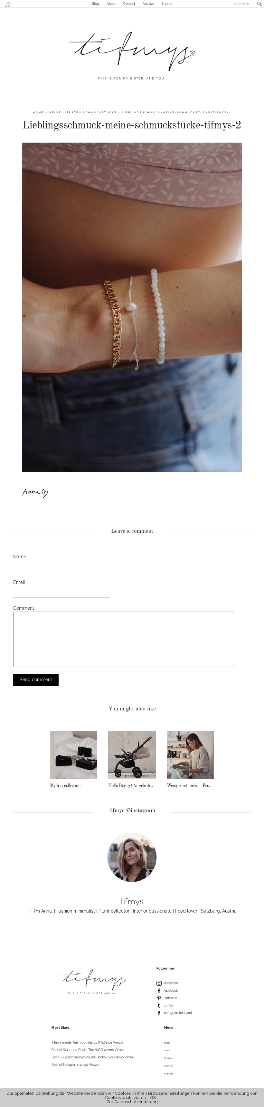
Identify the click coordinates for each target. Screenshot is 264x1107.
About (111, 3)
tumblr (169, 1005)
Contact (129, 3)
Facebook (171, 990)
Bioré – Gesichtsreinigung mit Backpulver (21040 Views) (93, 1057)
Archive (148, 3)
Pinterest (170, 998)
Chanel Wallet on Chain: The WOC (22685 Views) (88, 1050)
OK (153, 1097)
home (38, 112)
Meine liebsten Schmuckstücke (83, 112)
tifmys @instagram (132, 810)
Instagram (171, 983)
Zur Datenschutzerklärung (132, 1101)
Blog (95, 3)
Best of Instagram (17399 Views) (75, 1064)
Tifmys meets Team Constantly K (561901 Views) (87, 1042)
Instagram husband (178, 1013)
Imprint (167, 3)
